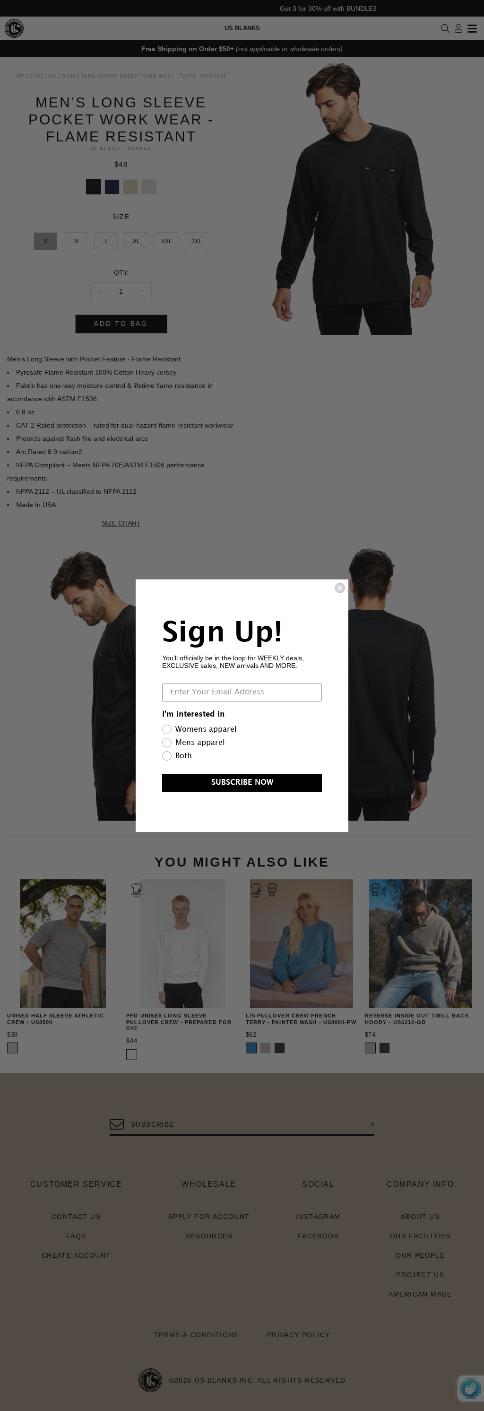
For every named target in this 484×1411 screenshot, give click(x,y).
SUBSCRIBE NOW (242, 782)
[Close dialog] (340, 588)
